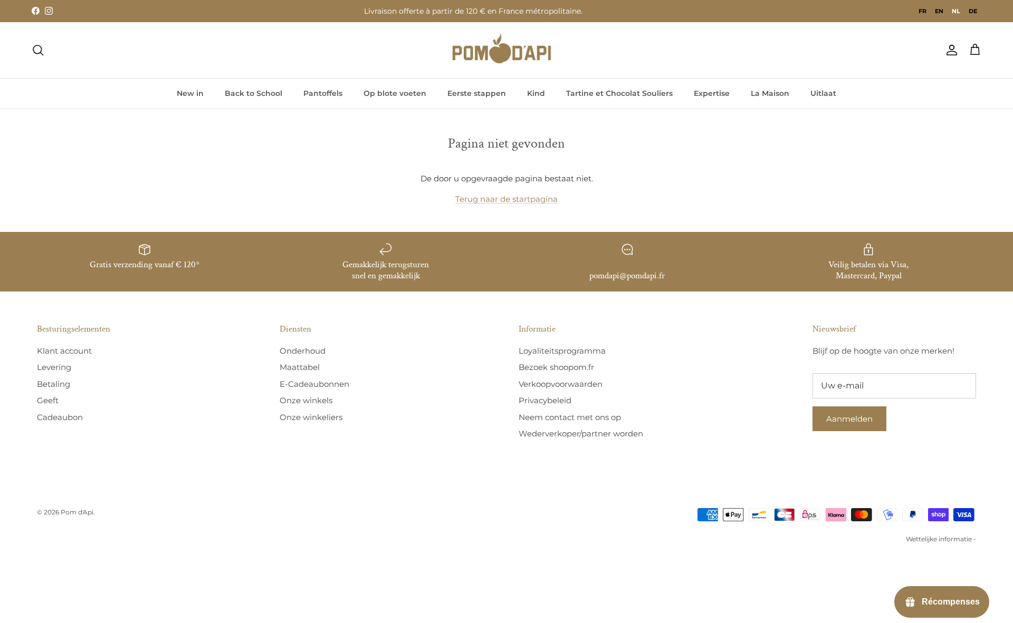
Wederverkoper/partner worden (581, 434)
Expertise (712, 93)
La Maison (770, 93)
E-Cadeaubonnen (314, 384)
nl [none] (956, 11)
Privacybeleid (545, 400)
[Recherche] (38, 50)
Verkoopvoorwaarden (561, 384)
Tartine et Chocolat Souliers (619, 93)
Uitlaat (823, 93)
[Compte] (949, 50)
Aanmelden (849, 419)
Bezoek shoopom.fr (556, 367)
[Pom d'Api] (506, 50)
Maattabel (300, 367)
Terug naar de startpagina (506, 199)
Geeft (48, 400)
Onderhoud (303, 351)
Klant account (64, 351)
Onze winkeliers (311, 417)
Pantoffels (322, 93)
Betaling (53, 384)
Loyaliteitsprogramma (562, 351)
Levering (54, 367)
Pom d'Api (77, 512)
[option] (922, 11)
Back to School (253, 93)
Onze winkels (306, 400)
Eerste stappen (476, 93)
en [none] (939, 11)
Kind (536, 93)
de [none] (973, 11)
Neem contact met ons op (570, 417)
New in (190, 93)
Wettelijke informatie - (941, 539)
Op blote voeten (395, 93)
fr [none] (922, 11)
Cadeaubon (60, 417)
